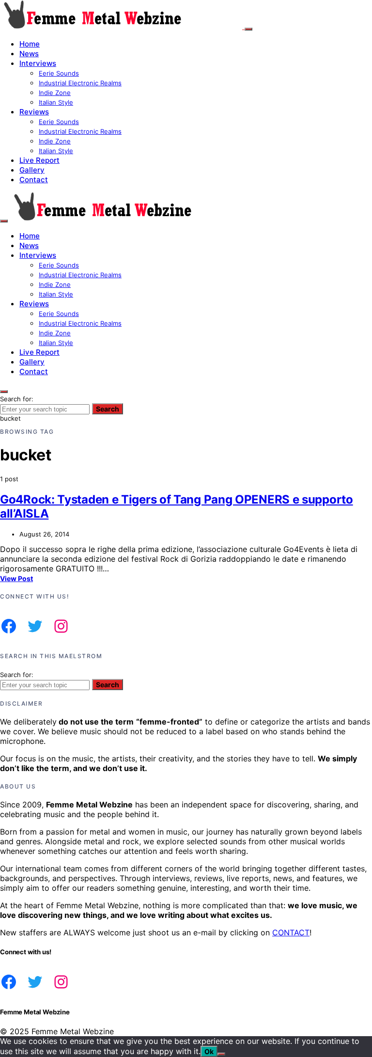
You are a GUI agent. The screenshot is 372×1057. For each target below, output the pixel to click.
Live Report (39, 160)
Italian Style (56, 102)
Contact (33, 179)
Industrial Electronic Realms (80, 83)
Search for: (16, 399)
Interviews (37, 63)
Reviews (34, 111)
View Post (16, 578)
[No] (221, 1054)
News (29, 53)
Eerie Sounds (59, 73)
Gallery (32, 169)
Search (107, 409)
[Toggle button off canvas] (248, 29)
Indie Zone (55, 92)
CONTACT (291, 932)
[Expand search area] (4, 221)
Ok (209, 1051)
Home (29, 43)
